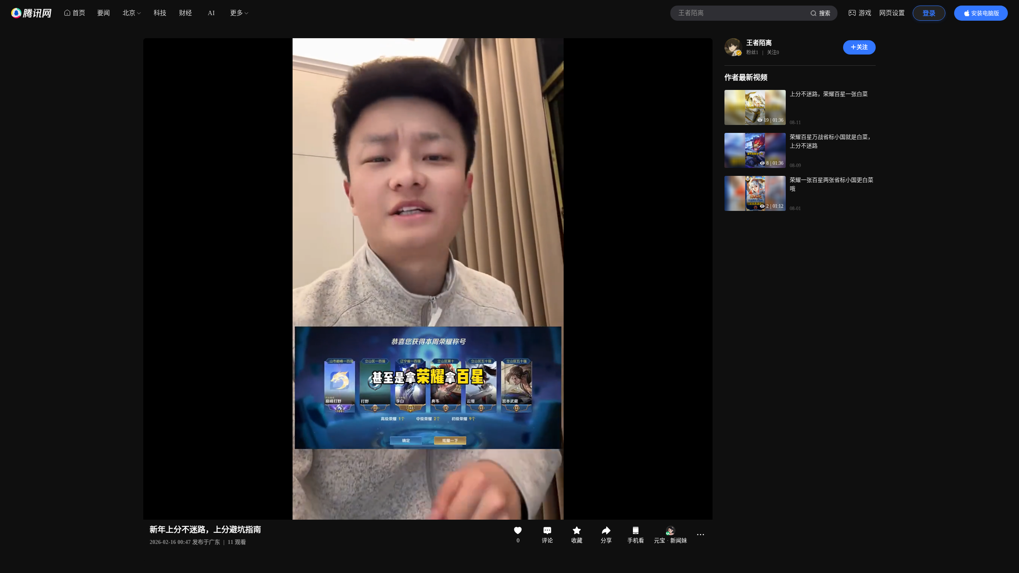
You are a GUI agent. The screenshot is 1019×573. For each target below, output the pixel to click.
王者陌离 (759, 42)
